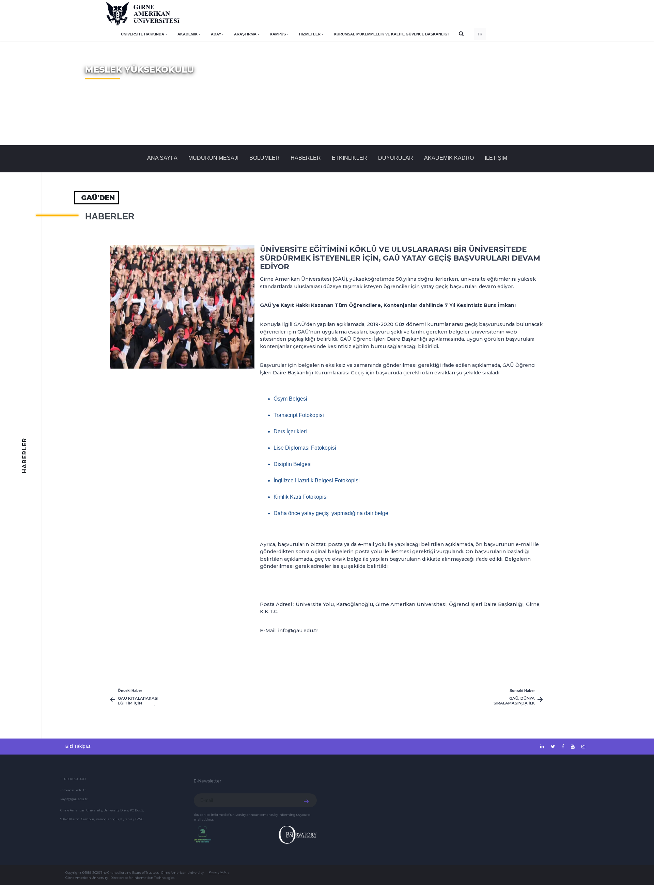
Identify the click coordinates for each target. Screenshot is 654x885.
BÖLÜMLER (264, 158)
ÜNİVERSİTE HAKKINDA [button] (142, 34)
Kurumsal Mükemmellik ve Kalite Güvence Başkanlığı (391, 34)
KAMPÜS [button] (278, 34)
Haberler (306, 158)
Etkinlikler (349, 158)
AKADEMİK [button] (187, 34)
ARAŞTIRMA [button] (245, 34)
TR (479, 34)
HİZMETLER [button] (310, 34)
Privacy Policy (219, 872)
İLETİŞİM (496, 158)
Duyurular (395, 158)
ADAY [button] (216, 34)
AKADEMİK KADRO (449, 158)
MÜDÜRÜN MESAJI (213, 158)
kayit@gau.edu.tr (74, 799)
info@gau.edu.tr (73, 790)
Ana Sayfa (162, 158)
